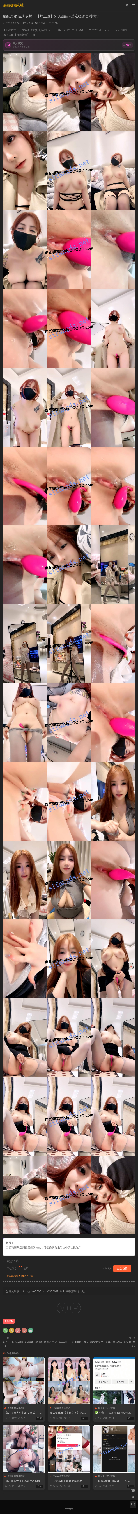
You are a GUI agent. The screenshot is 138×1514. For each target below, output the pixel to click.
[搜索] (120, 5)
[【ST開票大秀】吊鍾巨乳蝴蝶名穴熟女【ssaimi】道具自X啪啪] (24, 1449)
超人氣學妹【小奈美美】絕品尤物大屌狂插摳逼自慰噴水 (69, 1413)
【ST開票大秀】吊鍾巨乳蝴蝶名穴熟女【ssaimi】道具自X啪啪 (22, 1481)
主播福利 (8, 1321)
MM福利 (69, 1508)
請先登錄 (122, 1268)
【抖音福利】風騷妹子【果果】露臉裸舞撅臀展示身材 (114, 1481)
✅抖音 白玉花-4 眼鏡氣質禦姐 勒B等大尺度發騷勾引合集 (114, 1413)
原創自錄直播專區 (36, 23)
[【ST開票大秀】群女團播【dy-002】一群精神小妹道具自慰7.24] (24, 1380)
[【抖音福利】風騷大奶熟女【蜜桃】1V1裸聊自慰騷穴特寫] (69, 1449)
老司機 (13, 5)
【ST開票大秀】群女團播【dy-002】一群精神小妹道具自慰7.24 (23, 1413)
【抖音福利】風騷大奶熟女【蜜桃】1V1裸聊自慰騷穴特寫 (69, 1481)
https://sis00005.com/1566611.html (43, 1291)
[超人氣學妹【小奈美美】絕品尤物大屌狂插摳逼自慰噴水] (69, 1380)
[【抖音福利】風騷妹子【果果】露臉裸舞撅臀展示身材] (114, 1449)
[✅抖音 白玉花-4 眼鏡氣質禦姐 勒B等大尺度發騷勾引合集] (114, 1380)
